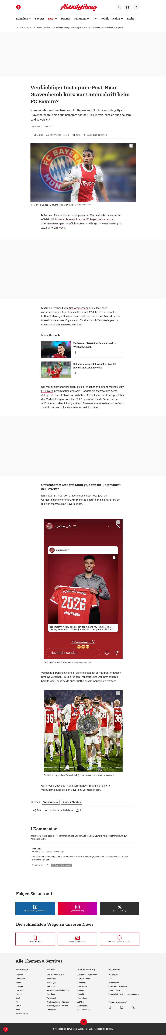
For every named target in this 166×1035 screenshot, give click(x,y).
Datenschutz (113, 983)
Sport (51, 18)
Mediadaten (82, 998)
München (22, 18)
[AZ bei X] (133, 1007)
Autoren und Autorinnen (87, 975)
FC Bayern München (42, 27)
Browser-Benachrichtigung (58, 990)
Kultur (116, 18)
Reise (18, 1010)
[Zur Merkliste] (127, 7)
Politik (105, 18)
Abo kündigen (114, 990)
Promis (65, 18)
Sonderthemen (83, 1010)
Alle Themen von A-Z (55, 975)
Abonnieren (82, 983)
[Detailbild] (131, 145)
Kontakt (80, 994)
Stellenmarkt (52, 1010)
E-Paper (80, 990)
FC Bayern (47, 391)
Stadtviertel (20, 979)
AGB (110, 979)
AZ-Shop (80, 1002)
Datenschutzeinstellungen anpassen (123, 994)
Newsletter (51, 979)
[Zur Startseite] (78, 11)
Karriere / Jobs (83, 979)
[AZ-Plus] (18, 7)
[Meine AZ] (136, 7)
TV (95, 18)
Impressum (113, 975)
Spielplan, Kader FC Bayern (58, 1002)
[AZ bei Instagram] (121, 1007)
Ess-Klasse (51, 994)
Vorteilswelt (52, 998)
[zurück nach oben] (83, 1023)
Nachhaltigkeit (22, 1014)
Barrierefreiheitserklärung (119, 986)
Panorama (80, 18)
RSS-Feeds (51, 986)
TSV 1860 (19, 990)
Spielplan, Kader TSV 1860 (57, 1006)
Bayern (39, 18)
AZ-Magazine (82, 1006)
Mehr (130, 18)
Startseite (21, 27)
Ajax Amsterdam (78, 308)
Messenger (51, 983)
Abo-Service (82, 986)
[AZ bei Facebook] (110, 1007)
